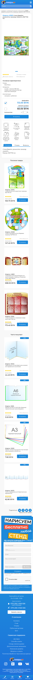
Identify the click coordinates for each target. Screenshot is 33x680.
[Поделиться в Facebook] (23, 510)
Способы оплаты (16, 641)
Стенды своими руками (16, 644)
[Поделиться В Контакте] (19, 510)
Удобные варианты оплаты (16, 138)
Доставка (17, 639)
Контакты (16, 621)
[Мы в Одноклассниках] (13, 664)
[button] (16, 71)
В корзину (22, 200)
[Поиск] (31, 6)
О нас (16, 623)
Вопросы (26, 145)
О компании (16, 617)
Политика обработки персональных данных (16, 654)
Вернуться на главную (25, 512)
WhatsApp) (18, 605)
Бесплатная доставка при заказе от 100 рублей (6, 139)
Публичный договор (16, 628)
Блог (16, 631)
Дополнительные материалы (16, 646)
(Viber (13, 605)
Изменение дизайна (16, 649)
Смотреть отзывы (21, 74)
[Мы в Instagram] (6, 664)
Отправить (17, 571)
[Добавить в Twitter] (26, 510)
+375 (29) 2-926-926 (17, 604)
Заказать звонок (8, 76)
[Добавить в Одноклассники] (30, 510)
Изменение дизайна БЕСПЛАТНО (6, 129)
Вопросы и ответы (17, 651)
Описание (7, 145)
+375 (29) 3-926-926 (17, 608)
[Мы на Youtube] (20, 664)
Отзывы (17, 145)
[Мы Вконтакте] (27, 664)
